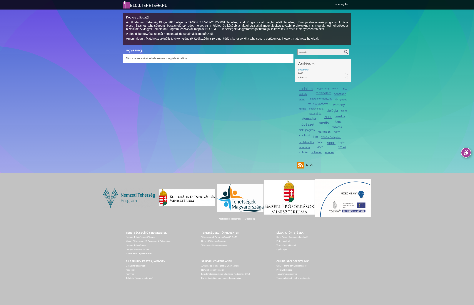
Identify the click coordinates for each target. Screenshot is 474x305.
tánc (338, 121)
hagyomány (322, 88)
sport (331, 143)
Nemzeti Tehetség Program (213, 241)
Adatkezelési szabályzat (230, 219)
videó (320, 147)
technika (303, 152)
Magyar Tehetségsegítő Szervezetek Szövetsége (148, 241)
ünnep (320, 142)
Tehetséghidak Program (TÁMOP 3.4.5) (219, 237)
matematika (307, 118)
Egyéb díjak (281, 249)
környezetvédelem (319, 103)
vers (337, 132)
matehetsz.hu (302, 38)
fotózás (316, 152)
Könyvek (130, 274)
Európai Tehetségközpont (137, 249)
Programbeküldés (284, 270)
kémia (302, 108)
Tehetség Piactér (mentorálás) (139, 278)
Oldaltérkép (250, 219)
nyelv (335, 88)
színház (329, 152)
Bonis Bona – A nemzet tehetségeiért (292, 237)
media (324, 123)
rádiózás (337, 126)
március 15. (324, 131)
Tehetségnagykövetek (286, 245)
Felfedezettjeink (283, 241)
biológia (332, 110)
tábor (302, 99)
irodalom (306, 89)
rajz (344, 88)
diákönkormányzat (321, 98)
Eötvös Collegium (331, 137)
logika (341, 142)
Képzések (130, 270)
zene (328, 116)
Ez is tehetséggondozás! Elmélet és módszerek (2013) (226, 274)
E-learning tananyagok (136, 266)
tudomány (304, 147)
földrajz (303, 94)
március (302, 77)
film (315, 137)
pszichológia (316, 108)
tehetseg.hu (341, 4)
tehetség (340, 94)
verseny (339, 105)
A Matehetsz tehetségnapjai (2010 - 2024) (220, 266)
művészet (306, 124)
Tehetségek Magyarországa (214, 245)
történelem (323, 93)
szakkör (340, 116)
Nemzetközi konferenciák (212, 270)
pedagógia (315, 113)
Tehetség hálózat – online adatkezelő (293, 278)
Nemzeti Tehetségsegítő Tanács (140, 237)
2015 (300, 73)
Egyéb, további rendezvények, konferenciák (221, 278)
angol (344, 110)
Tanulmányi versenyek (286, 274)
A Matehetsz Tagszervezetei (138, 253)
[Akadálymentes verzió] (466, 153)
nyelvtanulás (306, 142)
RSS (309, 165)
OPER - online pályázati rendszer (291, 266)
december (303, 69)
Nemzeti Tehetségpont (136, 245)
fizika (342, 147)
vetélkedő (304, 135)
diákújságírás (307, 130)
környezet (341, 99)
